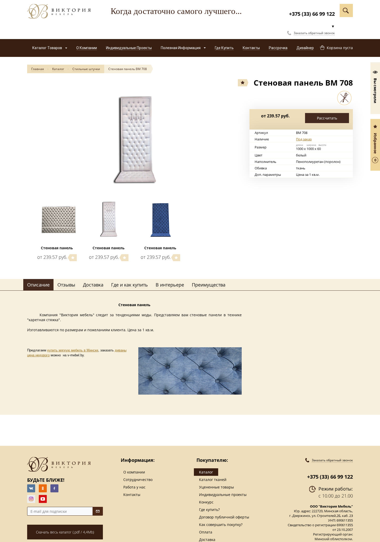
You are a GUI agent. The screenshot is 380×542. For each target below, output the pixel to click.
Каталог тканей (212, 479)
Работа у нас (134, 487)
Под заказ (303, 139)
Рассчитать (327, 118)
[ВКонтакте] (31, 488)
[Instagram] (31, 499)
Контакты (131, 494)
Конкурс (206, 502)
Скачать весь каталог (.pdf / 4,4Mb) (65, 532)
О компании (134, 472)
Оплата (205, 532)
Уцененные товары (216, 487)
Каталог (58, 69)
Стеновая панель (57, 247)
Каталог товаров (47, 48)
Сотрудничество (138, 479)
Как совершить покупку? (220, 524)
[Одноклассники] (43, 488)
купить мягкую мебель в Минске (72, 350)
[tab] (38, 285)
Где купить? (209, 509)
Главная (37, 69)
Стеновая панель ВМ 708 (127, 69)
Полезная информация (181, 48)
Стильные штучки (86, 69)
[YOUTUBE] (43, 499)
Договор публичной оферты (224, 517)
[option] (134, 140)
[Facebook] (54, 488)
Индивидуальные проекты (223, 494)
